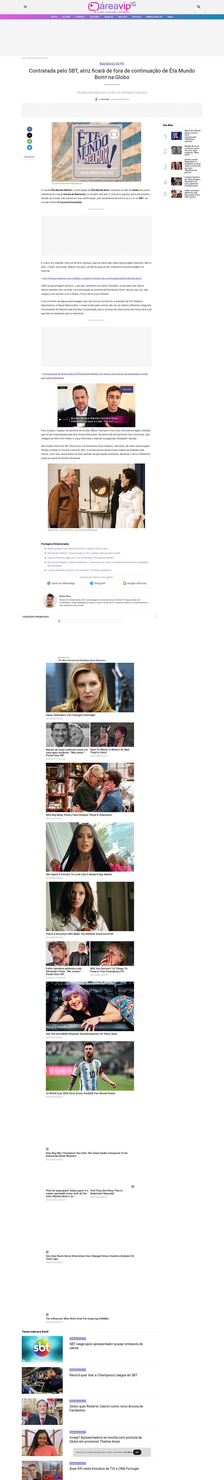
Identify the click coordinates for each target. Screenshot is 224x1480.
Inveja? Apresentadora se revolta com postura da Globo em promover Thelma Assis (105, 1439)
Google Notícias (136, 583)
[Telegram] (29, 147)
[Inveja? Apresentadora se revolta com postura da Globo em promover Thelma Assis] (42, 1442)
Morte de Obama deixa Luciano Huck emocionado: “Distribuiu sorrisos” (193, 136)
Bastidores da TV (42, 58)
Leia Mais (127, 1452)
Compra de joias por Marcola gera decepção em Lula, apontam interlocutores (192, 181)
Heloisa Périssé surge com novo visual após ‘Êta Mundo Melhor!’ (80, 557)
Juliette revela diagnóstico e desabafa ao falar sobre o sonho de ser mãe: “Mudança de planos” (193, 166)
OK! (137, 1452)
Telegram (100, 583)
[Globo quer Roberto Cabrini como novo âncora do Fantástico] (42, 1411)
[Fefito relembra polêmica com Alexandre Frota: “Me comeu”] (176, 197)
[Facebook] (29, 129)
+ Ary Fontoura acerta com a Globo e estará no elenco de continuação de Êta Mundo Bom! (91, 278)
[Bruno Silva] (96, 99)
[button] (182, 7)
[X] (29, 135)
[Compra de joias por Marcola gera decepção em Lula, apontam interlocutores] (176, 185)
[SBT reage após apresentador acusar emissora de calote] (42, 1349)
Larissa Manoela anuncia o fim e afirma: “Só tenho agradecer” (79, 570)
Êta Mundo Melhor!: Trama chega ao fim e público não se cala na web (83, 553)
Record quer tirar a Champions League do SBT (103, 1375)
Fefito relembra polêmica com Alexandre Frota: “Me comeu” (192, 193)
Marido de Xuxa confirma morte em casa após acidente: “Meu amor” (192, 150)
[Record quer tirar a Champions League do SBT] (42, 1380)
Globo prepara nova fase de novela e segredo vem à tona (77, 548)
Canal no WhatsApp (63, 583)
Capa (24, 58)
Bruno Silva (105, 99)
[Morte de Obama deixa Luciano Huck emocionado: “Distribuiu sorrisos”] (176, 139)
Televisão (30, 58)
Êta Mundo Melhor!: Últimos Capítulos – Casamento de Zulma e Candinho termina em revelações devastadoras (98, 564)
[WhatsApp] (29, 141)
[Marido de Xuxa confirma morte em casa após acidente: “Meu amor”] (176, 153)
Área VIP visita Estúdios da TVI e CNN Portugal (104, 1468)
